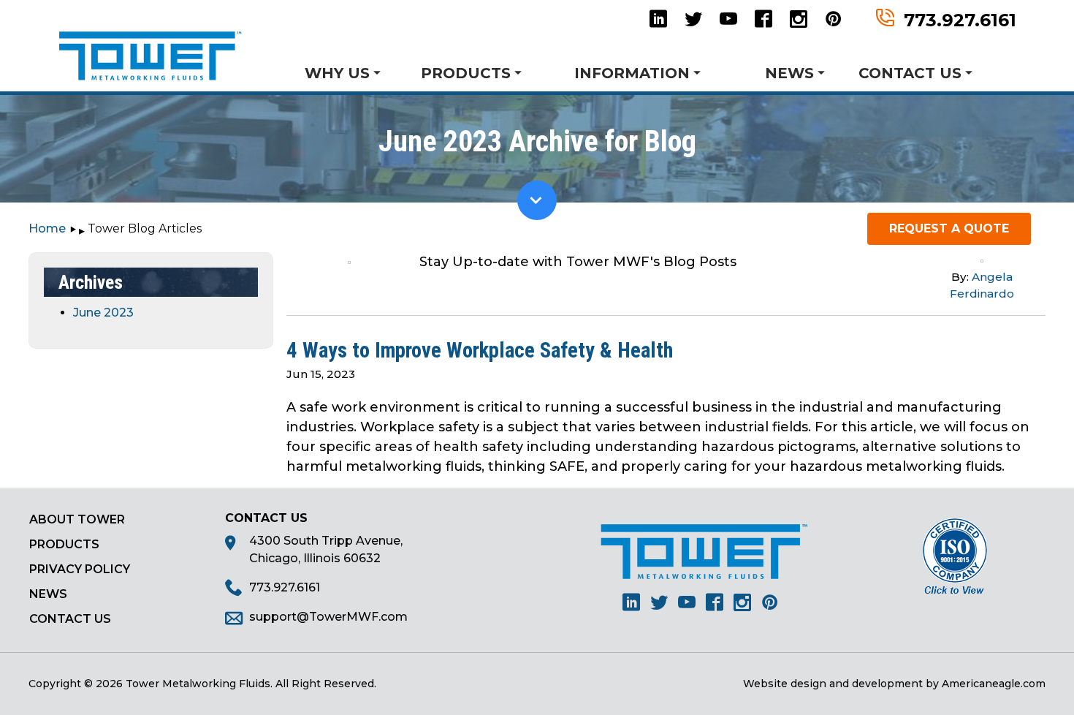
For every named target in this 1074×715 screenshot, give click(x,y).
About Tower (77, 519)
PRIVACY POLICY (79, 569)
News (48, 594)
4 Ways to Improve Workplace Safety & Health (479, 350)
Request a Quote (949, 228)
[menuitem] (355, 72)
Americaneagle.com (994, 683)
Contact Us (70, 619)
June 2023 (103, 312)
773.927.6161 (960, 19)
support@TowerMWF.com (328, 617)
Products (64, 544)
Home (47, 228)
